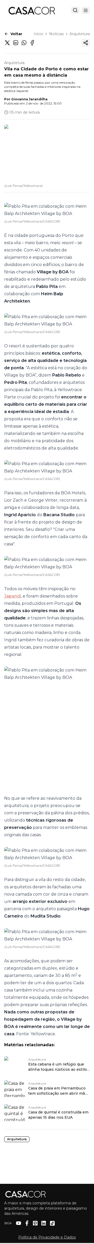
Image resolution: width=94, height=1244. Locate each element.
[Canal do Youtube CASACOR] (18, 1223)
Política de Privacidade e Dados (47, 1237)
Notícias (56, 34)
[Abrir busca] (75, 10)
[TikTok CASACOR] (52, 1223)
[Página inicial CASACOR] (31, 10)
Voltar (16, 34)
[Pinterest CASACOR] (35, 1223)
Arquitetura (79, 34)
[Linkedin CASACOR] (43, 1223)
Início (38, 34)
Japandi (12, 596)
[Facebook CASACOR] (27, 1223)
